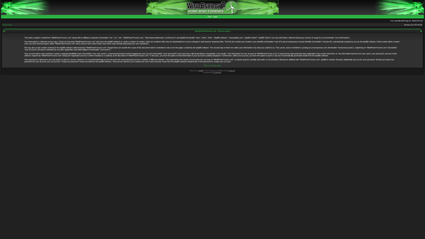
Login (215, 17)
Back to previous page (212, 65)
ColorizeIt (231, 71)
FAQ (209, 17)
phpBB (200, 71)
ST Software (216, 72)
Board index (7, 25)
